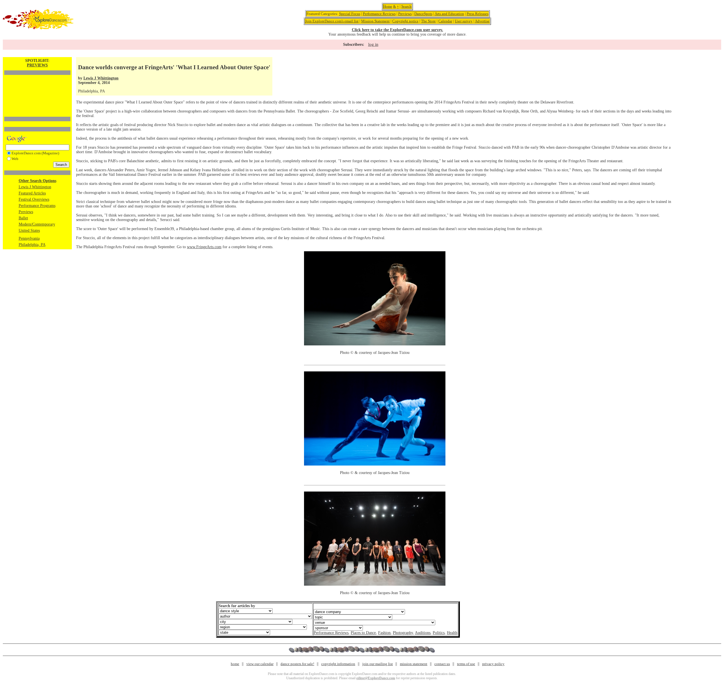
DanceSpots (423, 14)
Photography (403, 633)
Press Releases (477, 14)
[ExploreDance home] (38, 28)
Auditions (422, 633)
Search (406, 6)
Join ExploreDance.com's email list (332, 21)
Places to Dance (363, 633)
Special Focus (349, 14)
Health (452, 633)
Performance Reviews (379, 14)
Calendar (445, 21)
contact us (442, 664)
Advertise (482, 21)
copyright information (338, 664)
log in (373, 44)
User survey (464, 21)
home (235, 664)
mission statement (413, 664)
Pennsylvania (29, 238)
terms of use (466, 664)
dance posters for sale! (297, 664)
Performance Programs (37, 206)
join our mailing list (377, 664)
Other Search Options (37, 181)
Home (387, 6)
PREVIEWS (37, 65)
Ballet (23, 218)
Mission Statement (375, 21)
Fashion (384, 633)
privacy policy (493, 664)
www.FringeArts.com (204, 247)
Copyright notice (405, 21)
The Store (428, 21)
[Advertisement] (37, 86)
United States (29, 230)
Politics (439, 633)
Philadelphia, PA (32, 245)
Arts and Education (449, 14)
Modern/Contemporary (37, 224)
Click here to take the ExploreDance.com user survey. (397, 30)
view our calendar (259, 664)
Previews (405, 14)
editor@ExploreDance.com (375, 678)
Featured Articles (32, 193)
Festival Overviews (34, 199)
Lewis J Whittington (35, 187)
